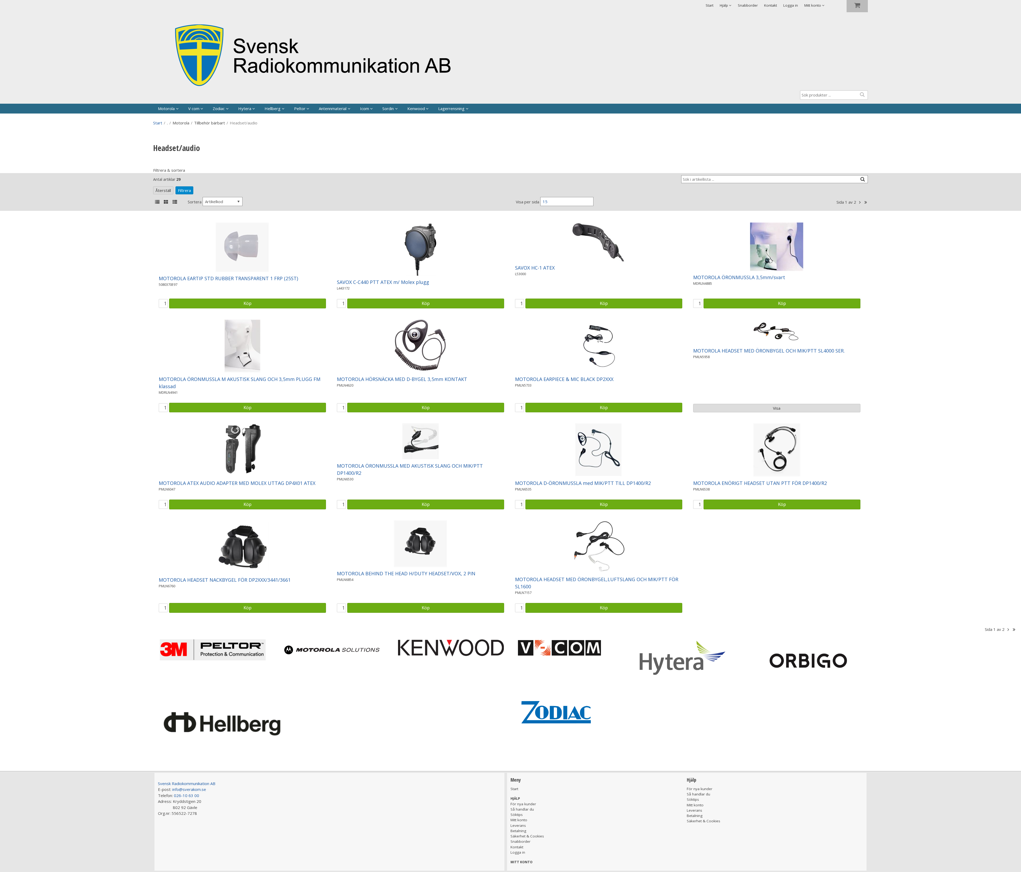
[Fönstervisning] (166, 202)
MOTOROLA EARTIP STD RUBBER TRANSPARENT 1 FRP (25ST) (228, 278)
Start (709, 5)
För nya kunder (523, 804)
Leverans (518, 825)
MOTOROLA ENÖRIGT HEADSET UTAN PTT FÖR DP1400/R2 (760, 483)
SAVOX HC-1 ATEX (535, 268)
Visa (776, 408)
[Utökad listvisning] (175, 202)
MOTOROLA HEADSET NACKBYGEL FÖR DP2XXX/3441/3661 (225, 580)
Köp (248, 303)
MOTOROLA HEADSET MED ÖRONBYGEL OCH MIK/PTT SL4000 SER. (769, 350)
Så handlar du (522, 809)
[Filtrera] (862, 179)
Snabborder (748, 5)
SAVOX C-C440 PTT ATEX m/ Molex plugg (383, 282)
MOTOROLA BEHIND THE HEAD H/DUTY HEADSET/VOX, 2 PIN (406, 573)
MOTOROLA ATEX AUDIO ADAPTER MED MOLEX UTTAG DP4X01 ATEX (237, 483)
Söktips (516, 814)
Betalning (518, 830)
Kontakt (770, 5)
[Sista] (865, 202)
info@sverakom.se (189, 789)
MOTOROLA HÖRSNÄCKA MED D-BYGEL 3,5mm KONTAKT (402, 379)
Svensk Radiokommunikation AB (186, 783)
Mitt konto (518, 820)
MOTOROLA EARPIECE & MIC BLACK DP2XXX (564, 379)
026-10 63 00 (186, 795)
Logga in (790, 5)
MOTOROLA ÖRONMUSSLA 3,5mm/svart (739, 277)
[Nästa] (859, 202)
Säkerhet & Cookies (527, 836)
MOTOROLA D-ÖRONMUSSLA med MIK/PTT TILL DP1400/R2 (583, 483)
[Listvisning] (157, 202)
